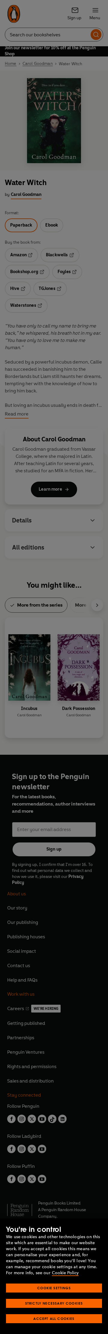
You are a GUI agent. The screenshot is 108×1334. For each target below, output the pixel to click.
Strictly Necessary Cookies (54, 1303)
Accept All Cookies (53, 1318)
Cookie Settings (54, 1288)
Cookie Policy (65, 1272)
